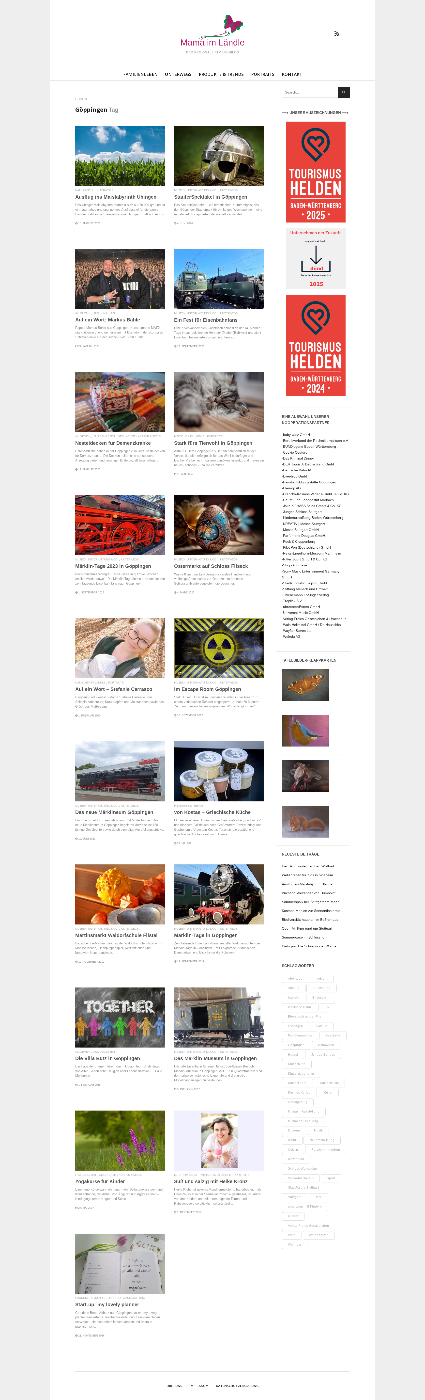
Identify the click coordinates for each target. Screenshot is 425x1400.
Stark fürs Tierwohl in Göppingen (213, 443)
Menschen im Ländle (189, 436)
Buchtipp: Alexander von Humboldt (308, 893)
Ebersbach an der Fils (304, 1016)
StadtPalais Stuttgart (303, 1187)
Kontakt (292, 74)
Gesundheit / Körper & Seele (139, 436)
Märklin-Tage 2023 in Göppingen (113, 566)
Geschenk (332, 1035)
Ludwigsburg (297, 1102)
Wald (292, 1235)
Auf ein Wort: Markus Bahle (107, 319)
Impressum (199, 1386)
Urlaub (293, 1216)
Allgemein (83, 313)
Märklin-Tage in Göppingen (206, 935)
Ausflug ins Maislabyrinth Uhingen (115, 197)
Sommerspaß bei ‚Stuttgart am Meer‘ (310, 902)
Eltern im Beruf (186, 1175)
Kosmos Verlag (299, 1092)
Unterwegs (178, 74)
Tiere (318, 1197)
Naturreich (84, 190)
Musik (318, 1130)
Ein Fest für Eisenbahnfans (206, 320)
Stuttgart (294, 1197)
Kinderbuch (296, 1064)
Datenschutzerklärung (237, 1386)
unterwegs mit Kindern (305, 1206)
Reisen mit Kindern (325, 1149)
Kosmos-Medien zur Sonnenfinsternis (311, 911)
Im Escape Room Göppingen (207, 689)
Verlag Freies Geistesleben (308, 1225)
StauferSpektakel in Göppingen (210, 197)
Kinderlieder (297, 1083)
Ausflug (293, 988)
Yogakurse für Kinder (100, 1181)
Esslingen (295, 1026)
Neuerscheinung (322, 1140)
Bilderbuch (320, 997)
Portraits (262, 74)
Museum (294, 1130)
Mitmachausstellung (303, 1121)
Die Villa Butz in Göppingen (107, 1058)
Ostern (293, 1149)
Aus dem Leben (104, 313)
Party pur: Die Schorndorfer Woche (309, 946)
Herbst (293, 1054)
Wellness (295, 1244)
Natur (292, 1140)
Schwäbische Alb (301, 1178)
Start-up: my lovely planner (107, 1304)
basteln (293, 997)
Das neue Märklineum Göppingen (114, 812)
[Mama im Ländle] (212, 31)
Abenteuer (296, 978)
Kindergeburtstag (301, 1073)
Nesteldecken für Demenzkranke (113, 443)
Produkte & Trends (221, 74)
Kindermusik (329, 1083)
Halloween (326, 1045)
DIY (327, 1007)
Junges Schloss (323, 1054)
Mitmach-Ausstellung (303, 1111)
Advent (322, 978)
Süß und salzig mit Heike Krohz (211, 1181)
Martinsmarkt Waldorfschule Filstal (116, 935)
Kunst (328, 1092)
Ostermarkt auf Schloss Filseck (211, 566)
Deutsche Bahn (299, 1007)
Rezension (296, 1159)
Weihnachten (319, 1235)
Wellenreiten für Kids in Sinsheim (307, 875)
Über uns (174, 1386)
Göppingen (296, 1045)
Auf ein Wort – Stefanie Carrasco (113, 689)
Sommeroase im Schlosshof (303, 937)
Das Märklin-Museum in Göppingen (215, 1058)
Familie (321, 1026)
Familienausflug (300, 1035)
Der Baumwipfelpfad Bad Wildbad (308, 866)
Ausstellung (321, 988)
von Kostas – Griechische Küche (212, 812)
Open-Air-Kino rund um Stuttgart (307, 928)
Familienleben (140, 74)
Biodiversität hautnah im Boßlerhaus (310, 920)
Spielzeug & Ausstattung (126, 1298)
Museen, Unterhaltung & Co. (195, 190)
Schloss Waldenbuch (304, 1168)
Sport (331, 1178)
